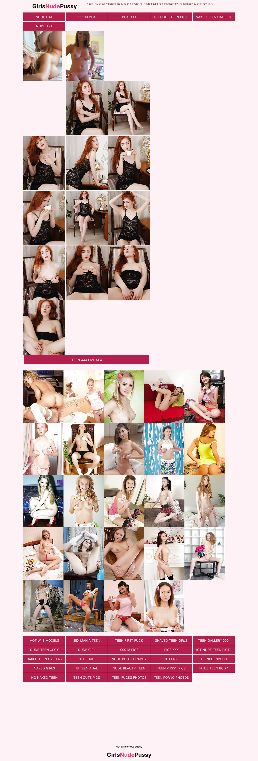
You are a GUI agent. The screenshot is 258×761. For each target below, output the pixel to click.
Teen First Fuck (129, 640)
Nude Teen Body (213, 668)
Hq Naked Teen (44, 677)
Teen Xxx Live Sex (87, 360)
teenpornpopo (214, 659)
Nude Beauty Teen (129, 668)
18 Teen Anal (86, 668)
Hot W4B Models (44, 640)
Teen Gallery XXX (213, 640)
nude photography (129, 659)
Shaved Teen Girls (171, 640)
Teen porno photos (171, 677)
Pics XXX (129, 17)
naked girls (44, 668)
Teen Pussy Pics (171, 668)
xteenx (171, 659)
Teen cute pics (86, 677)
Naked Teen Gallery (214, 17)
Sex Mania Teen (86, 640)
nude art (44, 26)
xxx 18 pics (86, 17)
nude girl (44, 17)
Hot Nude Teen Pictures (172, 17)
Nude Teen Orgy (44, 650)
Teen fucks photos (129, 677)
